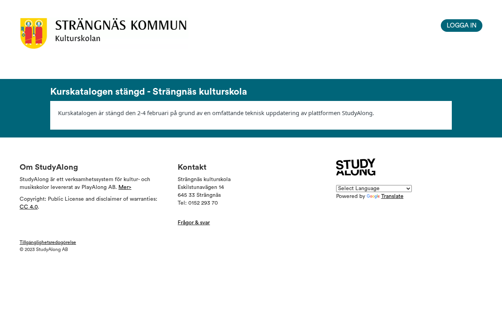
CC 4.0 (29, 207)
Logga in (462, 25)
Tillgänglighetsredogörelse (48, 242)
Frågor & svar (194, 222)
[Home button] (116, 33)
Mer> (124, 187)
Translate (392, 196)
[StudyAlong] (355, 167)
